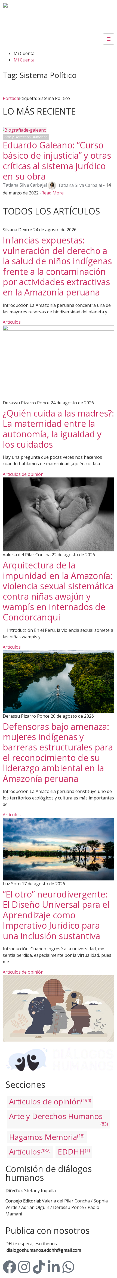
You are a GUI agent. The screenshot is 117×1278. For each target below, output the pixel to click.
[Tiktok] (39, 1267)
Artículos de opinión (23, 474)
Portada (11, 98)
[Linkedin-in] (53, 1267)
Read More (52, 193)
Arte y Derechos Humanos (26, 136)
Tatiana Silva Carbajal (25, 185)
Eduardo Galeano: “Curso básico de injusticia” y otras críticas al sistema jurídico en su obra (57, 160)
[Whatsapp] (68, 1267)
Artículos (12, 322)
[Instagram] (24, 1267)
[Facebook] (9, 1267)
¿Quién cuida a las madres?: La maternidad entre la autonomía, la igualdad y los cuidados (58, 428)
